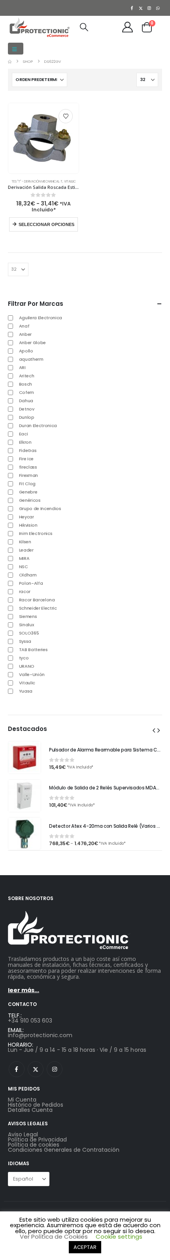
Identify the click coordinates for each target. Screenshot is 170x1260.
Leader (26, 550)
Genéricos (30, 500)
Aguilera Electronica (40, 318)
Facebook (17, 1069)
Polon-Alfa (31, 583)
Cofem (26, 392)
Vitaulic (70, 181)
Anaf (24, 326)
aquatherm (31, 359)
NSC (23, 566)
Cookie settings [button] (119, 1236)
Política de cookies (33, 1145)
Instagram (54, 1069)
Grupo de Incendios (40, 508)
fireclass (28, 467)
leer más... (23, 990)
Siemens (28, 616)
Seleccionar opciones (46, 224)
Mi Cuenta (22, 1100)
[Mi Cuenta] (127, 27)
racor (24, 591)
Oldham (28, 575)
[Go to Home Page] (9, 61)
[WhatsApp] (158, 8)
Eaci (23, 434)
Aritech (26, 376)
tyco (24, 658)
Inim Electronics (36, 533)
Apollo (26, 351)
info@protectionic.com (40, 1035)
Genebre (28, 492)
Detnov (26, 409)
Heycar (26, 517)
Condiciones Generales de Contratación (63, 1150)
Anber (25, 334)
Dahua (26, 400)
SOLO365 (29, 633)
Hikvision (28, 525)
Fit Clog (27, 483)
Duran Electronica (38, 425)
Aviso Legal (23, 1134)
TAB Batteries (33, 649)
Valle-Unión (32, 674)
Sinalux (26, 625)
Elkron (25, 442)
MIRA (24, 558)
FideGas (28, 450)
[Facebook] (132, 8)
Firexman (28, 475)
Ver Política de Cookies (54, 1236)
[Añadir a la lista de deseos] (66, 116)
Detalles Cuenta (30, 1110)
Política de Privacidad (37, 1139)
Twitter (35, 1069)
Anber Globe (32, 342)
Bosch (25, 384)
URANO (26, 666)
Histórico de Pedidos (35, 1105)
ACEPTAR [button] (85, 1247)
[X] (141, 8)
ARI (22, 367)
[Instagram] (149, 8)
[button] (15, 49)
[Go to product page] (43, 138)
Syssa (25, 641)
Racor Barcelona (37, 600)
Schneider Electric (38, 608)
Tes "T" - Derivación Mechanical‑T (36, 181)
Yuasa (25, 691)
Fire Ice (26, 459)
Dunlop (26, 417)
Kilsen (25, 542)
